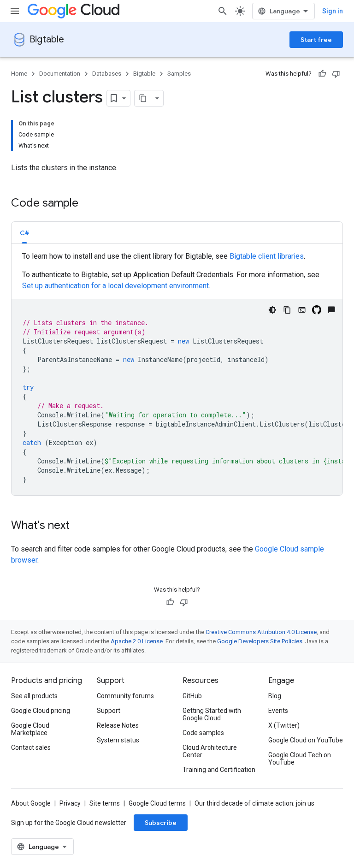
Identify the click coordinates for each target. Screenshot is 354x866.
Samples (179, 73)
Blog (274, 696)
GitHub (192, 696)
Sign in (332, 11)
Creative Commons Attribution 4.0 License (261, 632)
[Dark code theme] (272, 310)
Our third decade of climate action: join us (254, 803)
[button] (24, 232)
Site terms (104, 803)
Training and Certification (219, 769)
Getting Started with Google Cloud (212, 714)
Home (19, 73)
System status (118, 740)
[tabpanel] (177, 373)
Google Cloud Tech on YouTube (299, 758)
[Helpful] (322, 74)
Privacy (70, 803)
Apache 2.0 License (137, 641)
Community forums (125, 696)
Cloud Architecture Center (210, 751)
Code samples (203, 732)
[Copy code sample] (287, 310)
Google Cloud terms (157, 803)
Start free (316, 40)
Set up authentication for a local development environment (115, 285)
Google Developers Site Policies (259, 641)
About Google (31, 803)
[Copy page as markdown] (143, 98)
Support (108, 710)
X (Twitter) (284, 725)
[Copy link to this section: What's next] (79, 526)
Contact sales (31, 747)
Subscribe (161, 823)
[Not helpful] (336, 74)
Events (278, 710)
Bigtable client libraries (267, 256)
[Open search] (222, 11)
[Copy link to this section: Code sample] (87, 203)
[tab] (24, 232)
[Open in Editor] (302, 310)
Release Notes (118, 725)
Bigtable (47, 39)
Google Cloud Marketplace (30, 729)
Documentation (59, 73)
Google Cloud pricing (40, 710)
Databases (106, 73)
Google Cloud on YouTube (305, 740)
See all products (34, 696)
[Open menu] (15, 11)
